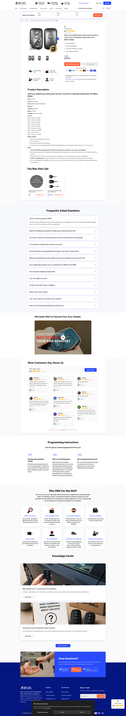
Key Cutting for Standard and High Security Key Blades (54, 191)
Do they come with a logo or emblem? (42, 285)
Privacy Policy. (47, 708)
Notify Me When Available (72, 64)
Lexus (26, 20)
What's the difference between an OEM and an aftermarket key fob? (52, 231)
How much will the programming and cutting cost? (46, 305)
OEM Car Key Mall (30, 713)
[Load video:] (63, 337)
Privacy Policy (65, 692)
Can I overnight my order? (38, 278)
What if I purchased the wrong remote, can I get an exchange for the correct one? (57, 258)
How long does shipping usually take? (42, 271)
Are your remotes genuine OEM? (40, 218)
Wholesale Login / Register (86, 8)
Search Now (98, 15)
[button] (103, 8)
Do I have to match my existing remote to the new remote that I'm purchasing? (56, 237)
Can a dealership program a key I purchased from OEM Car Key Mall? (52, 265)
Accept (62, 712)
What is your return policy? (38, 292)
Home (21, 20)
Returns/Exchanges (66, 695)
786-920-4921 (85, 3)
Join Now (101, 696)
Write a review (90, 370)
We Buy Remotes (50, 695)
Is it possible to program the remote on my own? (45, 244)
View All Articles (62, 645)
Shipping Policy (65, 698)
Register (107, 3)
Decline (82, 712)
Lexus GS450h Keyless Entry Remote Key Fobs (42, 20)
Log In (100, 3)
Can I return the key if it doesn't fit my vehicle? (45, 299)
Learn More (28, 597)
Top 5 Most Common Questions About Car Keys (39, 628)
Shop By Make (49, 692)
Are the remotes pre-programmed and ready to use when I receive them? (54, 251)
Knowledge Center (50, 698)
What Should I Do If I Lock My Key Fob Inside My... (40, 589)
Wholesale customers (70, 79)
